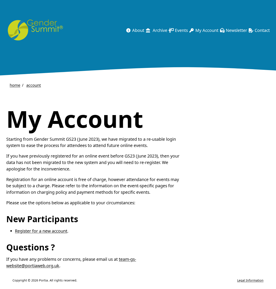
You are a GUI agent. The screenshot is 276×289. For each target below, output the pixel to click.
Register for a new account (41, 231)
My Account (206, 30)
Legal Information (250, 280)
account (33, 85)
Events (181, 30)
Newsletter (236, 30)
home (15, 85)
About (137, 30)
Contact (262, 30)
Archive (159, 30)
